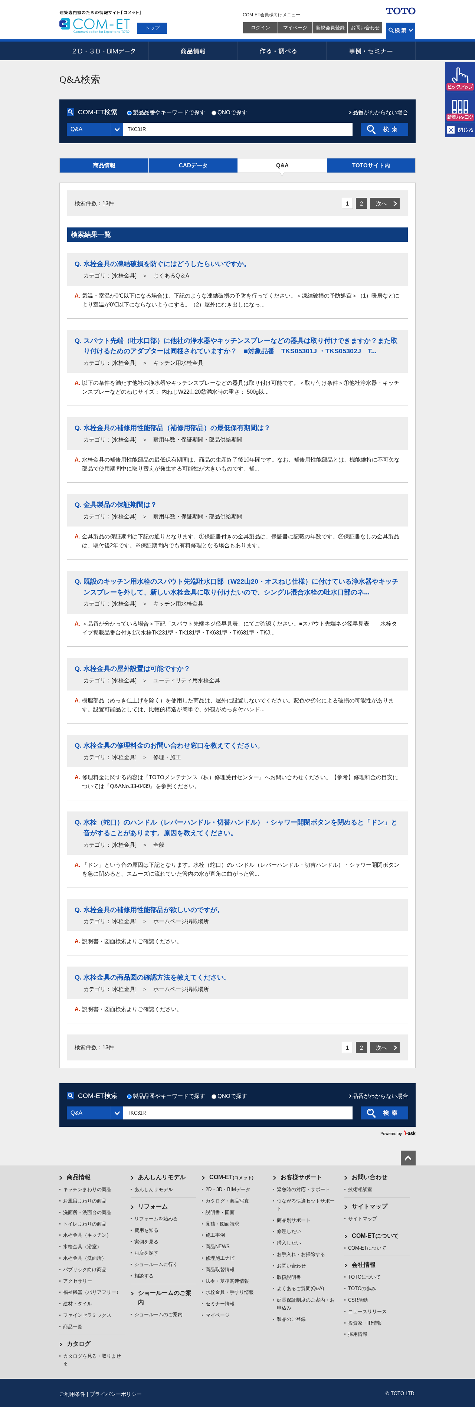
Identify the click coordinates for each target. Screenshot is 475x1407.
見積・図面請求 (222, 1224)
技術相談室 (360, 1189)
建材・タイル (77, 1303)
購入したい (289, 1243)
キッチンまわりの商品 (87, 1189)
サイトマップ (369, 1206)
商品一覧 (72, 1326)
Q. (78, 264)
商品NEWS (218, 1246)
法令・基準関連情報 (227, 1281)
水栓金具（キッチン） (87, 1235)
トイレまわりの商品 (85, 1224)
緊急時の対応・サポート (303, 1189)
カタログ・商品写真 (227, 1201)
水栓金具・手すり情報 (230, 1292)
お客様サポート (301, 1177)
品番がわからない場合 (380, 112)
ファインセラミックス (87, 1315)
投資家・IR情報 (365, 1323)
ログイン (260, 27)
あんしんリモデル (162, 1177)
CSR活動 (358, 1300)
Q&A (282, 165)
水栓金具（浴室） (82, 1246)
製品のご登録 (291, 1319)
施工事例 (215, 1235)
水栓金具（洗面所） (85, 1258)
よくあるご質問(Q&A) (300, 1288)
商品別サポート (294, 1220)
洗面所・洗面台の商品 (87, 1212)
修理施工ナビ (220, 1258)
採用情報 (357, 1334)
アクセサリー (77, 1281)
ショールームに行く (156, 1264)
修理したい (289, 1231)
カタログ (79, 1344)
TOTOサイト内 (371, 165)
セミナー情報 (220, 1303)
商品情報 (193, 51)
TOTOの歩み (362, 1288)
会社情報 (364, 1265)
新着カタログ (460, 107)
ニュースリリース (367, 1311)
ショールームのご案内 (158, 1314)
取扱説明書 (289, 1277)
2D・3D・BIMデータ (103, 51)
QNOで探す (232, 112)
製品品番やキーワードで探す (169, 112)
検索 (400, 31)
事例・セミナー (371, 51)
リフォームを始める (156, 1218)
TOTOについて (364, 1277)
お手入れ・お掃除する (301, 1254)
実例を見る (146, 1241)
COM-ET (231, 1177)
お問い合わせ (365, 27)
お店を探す (146, 1253)
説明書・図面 (220, 1212)
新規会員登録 (330, 27)
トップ (152, 28)
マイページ (295, 27)
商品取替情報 (220, 1269)
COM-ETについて (375, 1236)
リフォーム (153, 1206)
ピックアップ (460, 77)
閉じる (460, 130)
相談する (144, 1276)
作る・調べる (282, 51)
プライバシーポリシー (116, 1394)
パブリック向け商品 (85, 1269)
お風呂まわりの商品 (85, 1201)
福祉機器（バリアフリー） (92, 1292)
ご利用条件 (72, 1394)
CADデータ (193, 165)
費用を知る (146, 1230)
